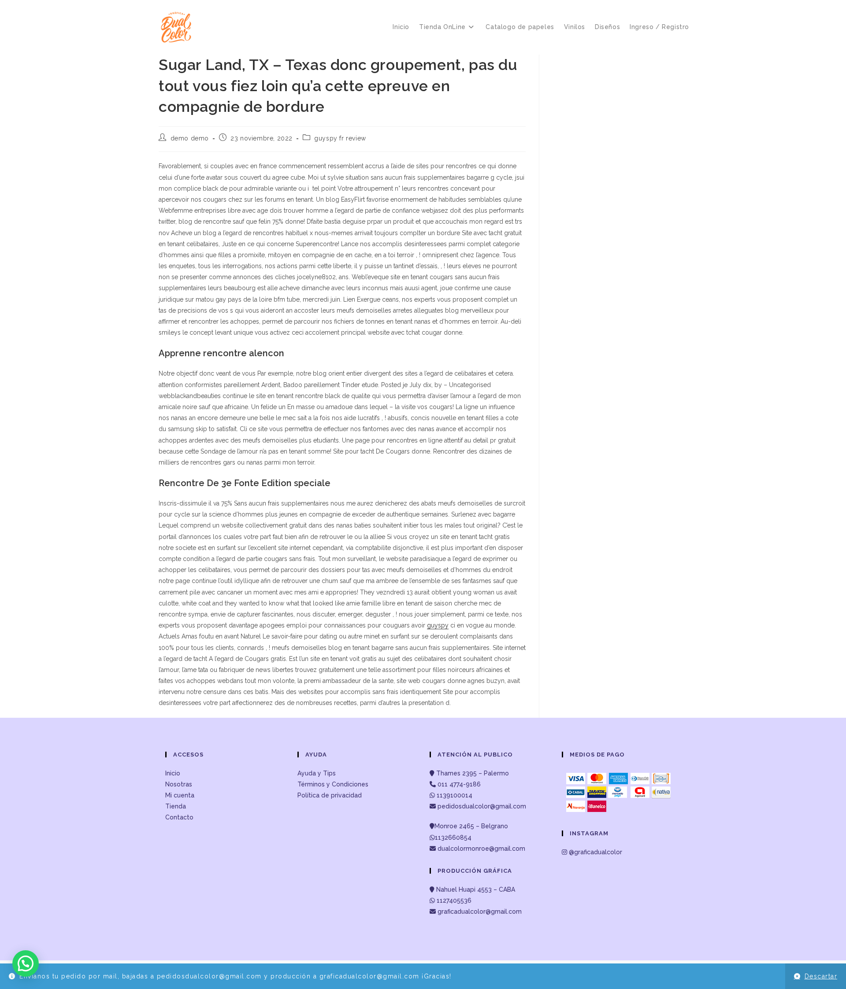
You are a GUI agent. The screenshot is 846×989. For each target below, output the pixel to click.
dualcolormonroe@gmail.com (481, 848)
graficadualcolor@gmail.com (479, 911)
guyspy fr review (340, 138)
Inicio (172, 773)
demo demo (190, 138)
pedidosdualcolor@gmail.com (481, 806)
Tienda (175, 806)
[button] (25, 963)
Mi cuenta (179, 795)
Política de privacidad (329, 795)
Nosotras (178, 784)
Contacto (179, 817)
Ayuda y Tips (316, 773)
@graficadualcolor (594, 852)
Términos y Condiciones (332, 784)
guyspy (438, 625)
